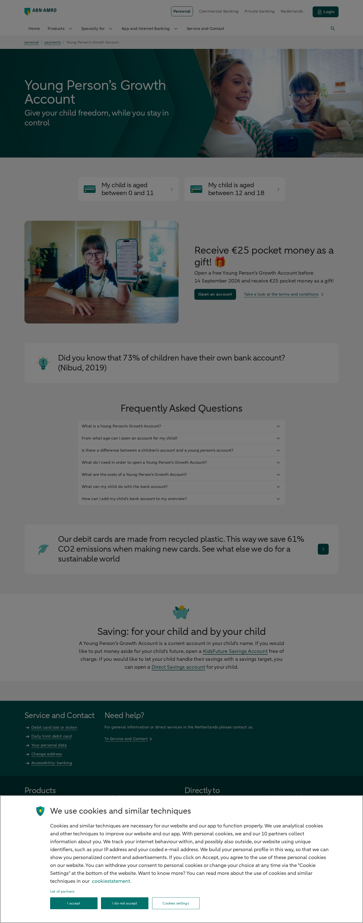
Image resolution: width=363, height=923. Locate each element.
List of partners (62, 891)
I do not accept (124, 903)
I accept (73, 903)
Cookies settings (175, 903)
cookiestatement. (111, 881)
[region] (181, 859)
